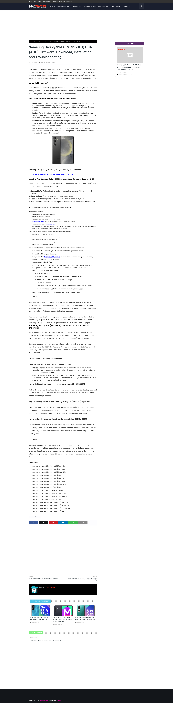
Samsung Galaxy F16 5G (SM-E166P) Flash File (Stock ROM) (39, 618)
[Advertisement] (86, 24)
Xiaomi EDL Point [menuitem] (103, 6)
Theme (59, 700)
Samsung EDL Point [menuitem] (63, 6)
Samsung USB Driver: (38, 221)
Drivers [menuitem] (126, 6)
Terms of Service (47, 1)
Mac (54, 224)
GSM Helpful (34, 62)
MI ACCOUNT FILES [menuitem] (90, 6)
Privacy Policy (37, 1)
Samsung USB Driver (52, 257)
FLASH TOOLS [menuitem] (115, 6)
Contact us (69, 1)
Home (30, 1)
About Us (55, 1)
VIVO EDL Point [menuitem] (76, 6)
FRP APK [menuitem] (52, 6)
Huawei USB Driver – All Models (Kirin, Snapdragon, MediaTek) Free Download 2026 (129, 67)
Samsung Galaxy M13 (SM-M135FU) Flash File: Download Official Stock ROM (62, 619)
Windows (49, 224)
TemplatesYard (44, 700)
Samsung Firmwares (39, 41)
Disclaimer (62, 1)
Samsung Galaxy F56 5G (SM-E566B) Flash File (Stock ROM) (85, 618)
